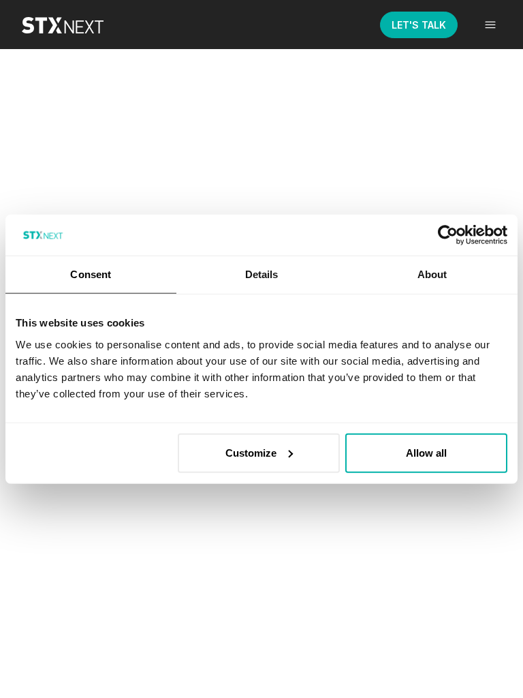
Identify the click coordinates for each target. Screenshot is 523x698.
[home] (73, 24)
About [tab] (432, 274)
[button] (490, 24)
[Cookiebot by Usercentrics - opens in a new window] (447, 235)
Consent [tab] (90, 274)
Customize (250, 452)
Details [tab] (262, 274)
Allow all (426, 452)
